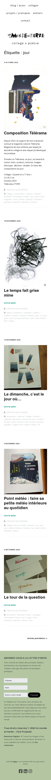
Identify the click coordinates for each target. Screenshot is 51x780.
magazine (8, 199)
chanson (20, 416)
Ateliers (38, 13)
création (37, 194)
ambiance (18, 312)
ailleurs (9, 312)
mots (15, 199)
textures (33, 202)
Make (15, 762)
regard (15, 424)
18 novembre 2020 (12, 221)
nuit (32, 528)
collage (9, 194)
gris (37, 315)
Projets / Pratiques (18, 13)
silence (15, 531)
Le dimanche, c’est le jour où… (24, 396)
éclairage (36, 615)
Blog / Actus (18, 5)
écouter (15, 315)
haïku (24, 525)
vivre (30, 620)
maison (33, 422)
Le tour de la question (24, 597)
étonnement (9, 617)
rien (21, 424)
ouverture (8, 620)
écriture (23, 315)
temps (11, 321)
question (16, 620)
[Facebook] (21, 771)
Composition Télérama (25, 133)
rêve (5, 321)
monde (26, 528)
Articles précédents (36, 638)
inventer (31, 525)
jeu (32, 196)
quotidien (7, 424)
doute (28, 615)
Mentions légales (12, 736)
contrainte (27, 312)
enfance (31, 315)
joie (41, 525)
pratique (29, 199)
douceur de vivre (29, 419)
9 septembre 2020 (12, 550)
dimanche (17, 419)
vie (39, 424)
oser (35, 617)
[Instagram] (30, 771)
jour (42, 196)
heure (17, 617)
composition (19, 194)
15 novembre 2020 (12, 340)
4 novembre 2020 (11, 444)
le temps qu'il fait (21, 318)
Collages (33, 5)
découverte (11, 615)
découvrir (21, 615)
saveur (27, 424)
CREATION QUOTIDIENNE (17, 190)
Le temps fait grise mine (21, 292)
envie (14, 422)
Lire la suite (10, 303)
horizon (20, 422)
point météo (41, 318)
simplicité (16, 202)
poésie (22, 199)
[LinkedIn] (25, 771)
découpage (17, 196)
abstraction (11, 416)
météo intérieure (15, 528)
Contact (25, 20)
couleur (36, 312)
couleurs (29, 194)
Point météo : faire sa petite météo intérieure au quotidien (25, 502)
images (26, 196)
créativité (7, 196)
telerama (25, 202)
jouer (37, 196)
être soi (17, 525)
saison (24, 620)
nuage (28, 617)
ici (41, 315)
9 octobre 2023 (11, 62)
